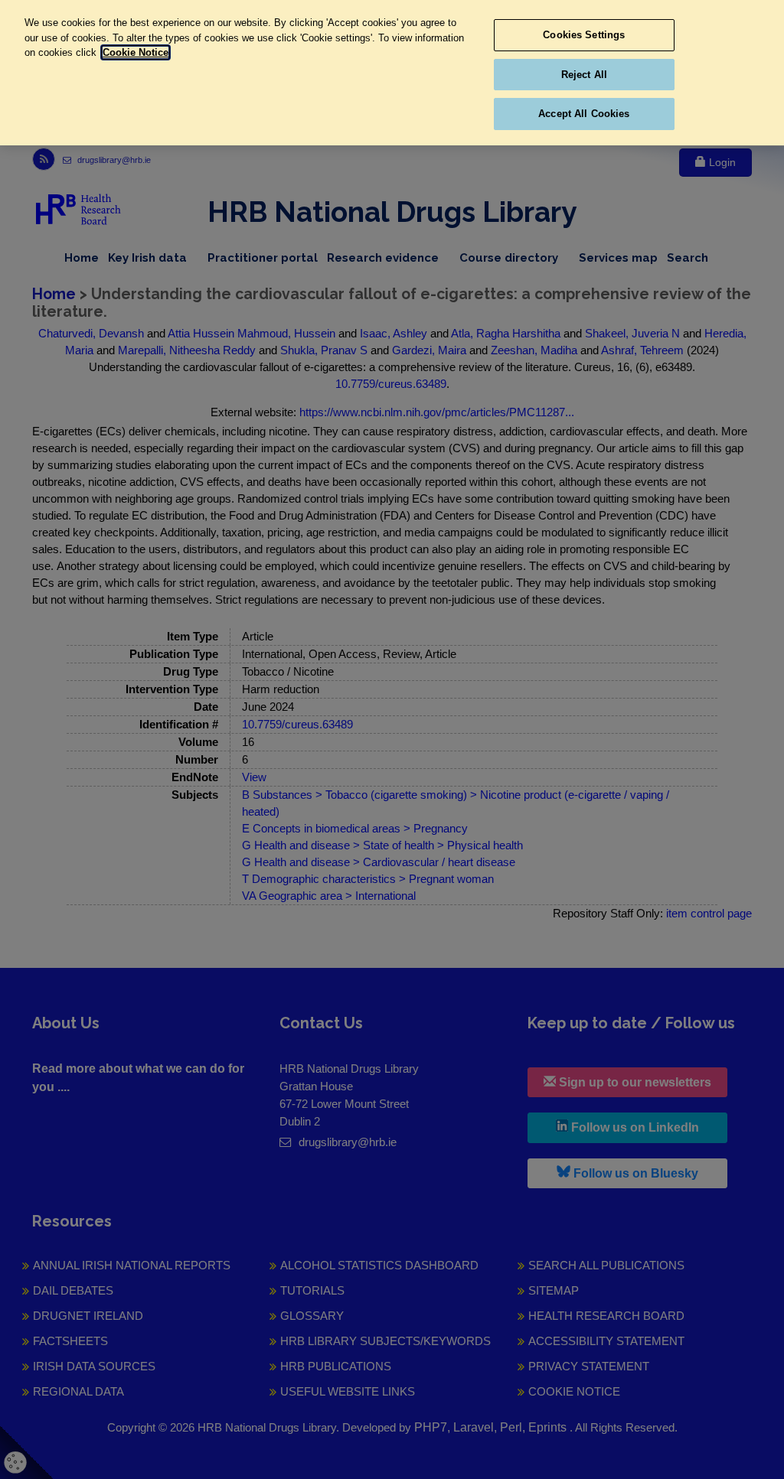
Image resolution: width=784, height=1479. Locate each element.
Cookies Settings (584, 35)
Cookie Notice (135, 52)
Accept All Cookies (583, 113)
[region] (392, 72)
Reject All (584, 74)
